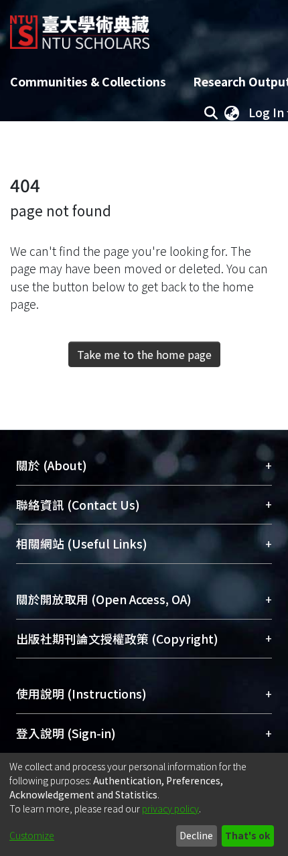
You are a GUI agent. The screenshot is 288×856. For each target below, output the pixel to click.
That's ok (247, 835)
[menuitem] (231, 112)
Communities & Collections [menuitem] (88, 81)
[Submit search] (210, 112)
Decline (196, 835)
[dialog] (144, 804)
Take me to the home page (144, 354)
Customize (31, 835)
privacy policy (170, 808)
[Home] (79, 27)
